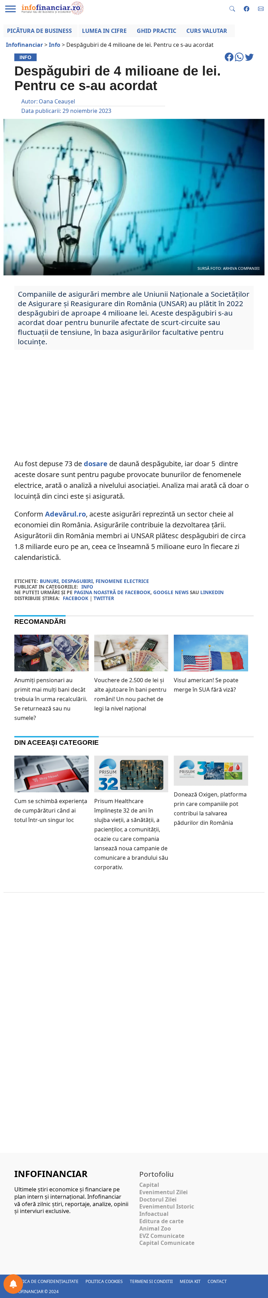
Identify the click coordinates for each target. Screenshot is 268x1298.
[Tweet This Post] (249, 60)
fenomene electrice (122, 581)
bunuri (49, 581)
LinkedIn (212, 592)
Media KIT (190, 1281)
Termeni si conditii (151, 1281)
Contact (217, 1281)
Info (87, 586)
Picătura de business (39, 31)
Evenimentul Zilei (163, 1192)
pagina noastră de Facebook (112, 592)
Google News (170, 592)
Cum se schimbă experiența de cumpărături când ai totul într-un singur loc (50, 810)
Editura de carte (161, 1221)
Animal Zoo (155, 1228)
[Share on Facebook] (230, 60)
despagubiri (77, 581)
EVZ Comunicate (161, 1236)
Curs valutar (206, 31)
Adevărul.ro (65, 514)
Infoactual (154, 1214)
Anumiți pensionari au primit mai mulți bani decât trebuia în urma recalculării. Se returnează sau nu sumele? (50, 699)
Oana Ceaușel (57, 101)
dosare (95, 463)
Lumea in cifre (104, 31)
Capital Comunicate (166, 1243)
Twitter (104, 598)
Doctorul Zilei (158, 1199)
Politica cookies (104, 1281)
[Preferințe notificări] (13, 1284)
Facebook (75, 598)
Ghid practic (156, 31)
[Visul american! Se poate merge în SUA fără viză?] (211, 659)
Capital (149, 1185)
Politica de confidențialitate (45, 1281)
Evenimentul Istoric (166, 1206)
